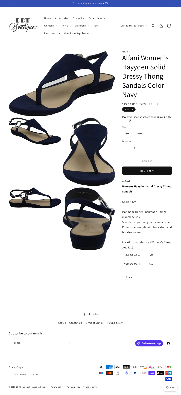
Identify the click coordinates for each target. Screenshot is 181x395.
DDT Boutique (22, 387)
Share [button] (129, 277)
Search (62, 322)
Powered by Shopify (38, 387)
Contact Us (75, 322)
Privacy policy (73, 387)
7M (129, 134)
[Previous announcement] (10, 3)
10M (142, 134)
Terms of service (90, 387)
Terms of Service (94, 322)
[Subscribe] (68, 343)
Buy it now (147, 170)
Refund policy (115, 322)
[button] (96, 18)
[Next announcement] (171, 3)
